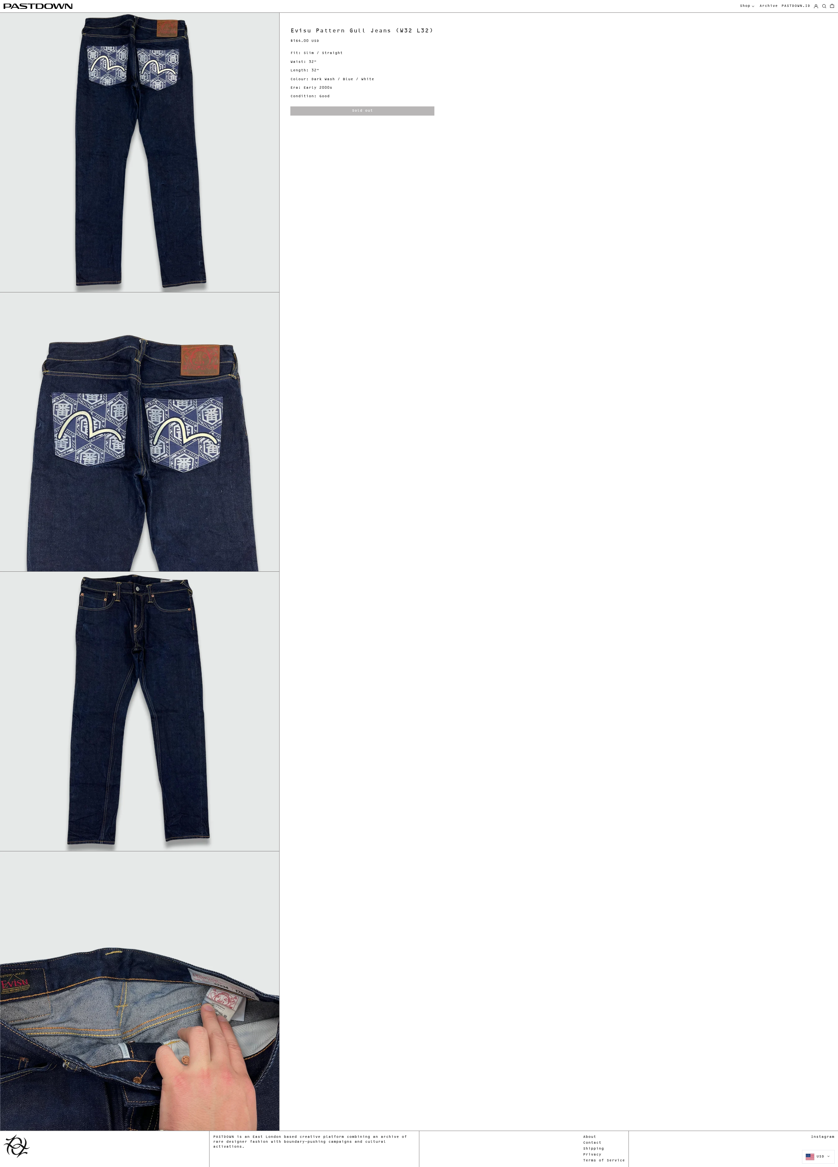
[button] (832, 6)
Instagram (822, 1137)
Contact (592, 1143)
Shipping (593, 1149)
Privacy (592, 1155)
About (589, 1137)
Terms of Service (604, 1160)
